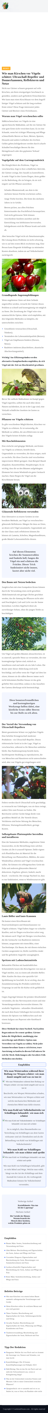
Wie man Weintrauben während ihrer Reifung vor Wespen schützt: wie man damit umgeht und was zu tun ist (24, 1074)
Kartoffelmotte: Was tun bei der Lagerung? (28, 1206)
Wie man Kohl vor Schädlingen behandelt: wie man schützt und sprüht (24, 1151)
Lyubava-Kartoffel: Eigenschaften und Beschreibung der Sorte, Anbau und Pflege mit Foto (24, 1270)
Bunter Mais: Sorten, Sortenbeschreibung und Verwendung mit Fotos (23, 1244)
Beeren (6, 68)
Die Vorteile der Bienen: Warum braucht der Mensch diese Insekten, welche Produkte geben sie (19, 1219)
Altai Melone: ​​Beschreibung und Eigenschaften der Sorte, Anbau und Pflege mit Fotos (24, 1251)
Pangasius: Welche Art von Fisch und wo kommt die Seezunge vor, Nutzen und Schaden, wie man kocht (24, 1355)
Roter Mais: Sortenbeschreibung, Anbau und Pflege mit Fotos (23, 1278)
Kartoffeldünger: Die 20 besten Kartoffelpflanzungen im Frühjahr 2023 (21, 1363)
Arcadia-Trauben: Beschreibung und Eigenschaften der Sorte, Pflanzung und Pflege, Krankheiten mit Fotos (24, 1325)
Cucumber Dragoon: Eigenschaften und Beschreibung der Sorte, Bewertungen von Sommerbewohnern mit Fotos (22, 1260)
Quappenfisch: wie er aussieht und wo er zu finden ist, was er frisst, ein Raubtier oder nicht (24, 1390)
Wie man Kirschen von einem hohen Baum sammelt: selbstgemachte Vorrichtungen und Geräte (23, 1299)
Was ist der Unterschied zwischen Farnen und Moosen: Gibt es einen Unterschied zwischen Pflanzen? (23, 1381)
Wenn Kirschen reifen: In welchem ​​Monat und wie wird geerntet (24, 1307)
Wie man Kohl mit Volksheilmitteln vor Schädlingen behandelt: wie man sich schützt (24, 1113)
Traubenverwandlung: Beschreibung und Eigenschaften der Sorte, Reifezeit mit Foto (22, 1334)
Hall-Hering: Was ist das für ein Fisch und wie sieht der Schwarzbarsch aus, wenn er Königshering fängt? (23, 1372)
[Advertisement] (24, 37)
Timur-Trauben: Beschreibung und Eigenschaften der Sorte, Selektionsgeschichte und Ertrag (23, 1316)
